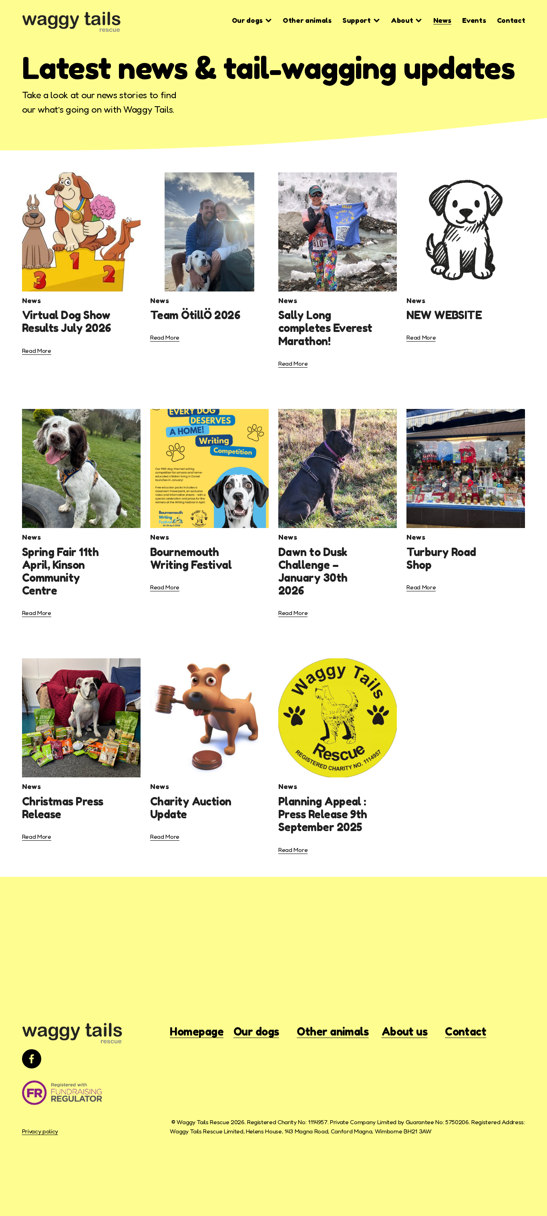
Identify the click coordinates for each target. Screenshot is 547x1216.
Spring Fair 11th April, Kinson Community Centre (60, 571)
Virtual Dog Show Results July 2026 (66, 321)
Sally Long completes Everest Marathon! (325, 328)
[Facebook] (31, 1058)
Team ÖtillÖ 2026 (195, 315)
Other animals (307, 20)
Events (474, 20)
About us (405, 1032)
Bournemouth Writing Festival (190, 558)
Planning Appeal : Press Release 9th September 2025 (322, 814)
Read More (36, 350)
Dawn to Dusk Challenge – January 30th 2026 (313, 571)
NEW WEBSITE (444, 315)
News (442, 20)
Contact (511, 20)
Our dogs (256, 1032)
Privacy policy (40, 1131)
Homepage (196, 1032)
